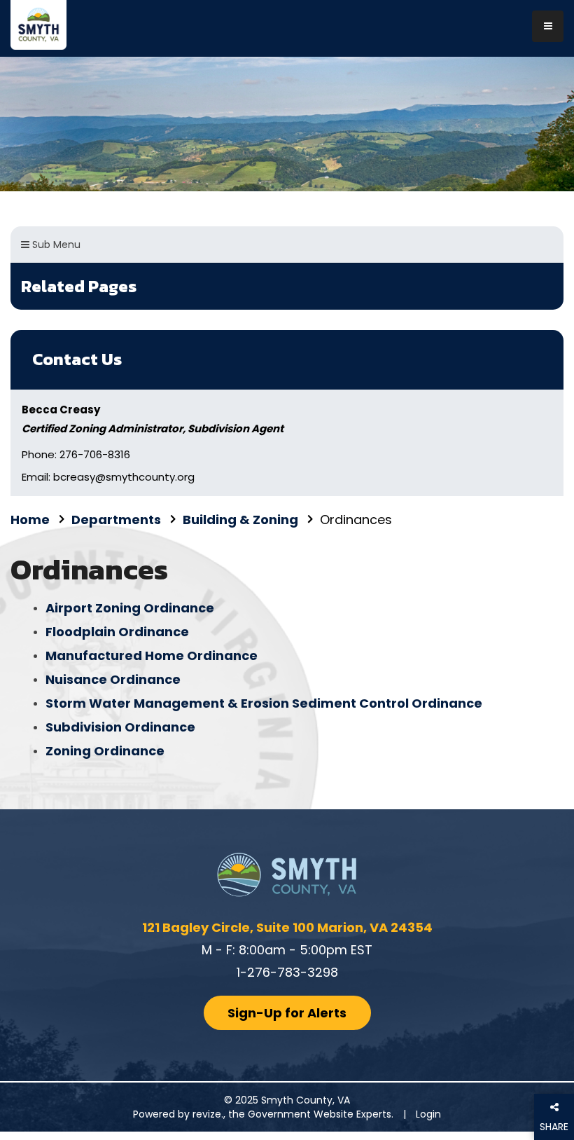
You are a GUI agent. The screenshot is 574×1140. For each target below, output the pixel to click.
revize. (207, 1114)
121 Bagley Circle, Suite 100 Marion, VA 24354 (287, 927)
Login (428, 1114)
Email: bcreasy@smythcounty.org (108, 476)
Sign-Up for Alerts (286, 1013)
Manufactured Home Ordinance (152, 655)
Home (30, 519)
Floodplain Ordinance (117, 631)
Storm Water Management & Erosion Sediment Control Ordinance (264, 703)
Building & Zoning (240, 519)
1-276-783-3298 (287, 972)
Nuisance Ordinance (113, 679)
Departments (116, 519)
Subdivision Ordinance (120, 727)
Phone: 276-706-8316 (76, 454)
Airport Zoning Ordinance (130, 608)
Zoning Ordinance (105, 751)
